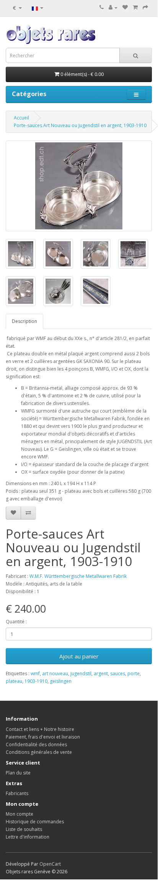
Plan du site (18, 772)
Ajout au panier (79, 656)
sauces (117, 673)
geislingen (61, 681)
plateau (14, 681)
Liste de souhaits (24, 829)
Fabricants (17, 793)
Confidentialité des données (36, 744)
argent (101, 673)
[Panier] (135, 7)
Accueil (21, 118)
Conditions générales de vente (39, 752)
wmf (35, 673)
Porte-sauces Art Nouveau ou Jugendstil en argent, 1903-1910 (80, 125)
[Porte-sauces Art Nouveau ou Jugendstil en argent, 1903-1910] (79, 185)
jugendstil (80, 673)
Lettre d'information (27, 837)
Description (24, 321)
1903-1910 (35, 681)
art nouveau (55, 673)
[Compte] (113, 7)
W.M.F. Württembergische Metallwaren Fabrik (78, 576)
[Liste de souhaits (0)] (125, 7)
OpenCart (50, 864)
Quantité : (16, 621)
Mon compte (19, 814)
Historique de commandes (35, 821)
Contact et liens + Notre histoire (40, 729)
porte (133, 673)
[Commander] (145, 7)
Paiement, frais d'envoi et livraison (43, 737)
